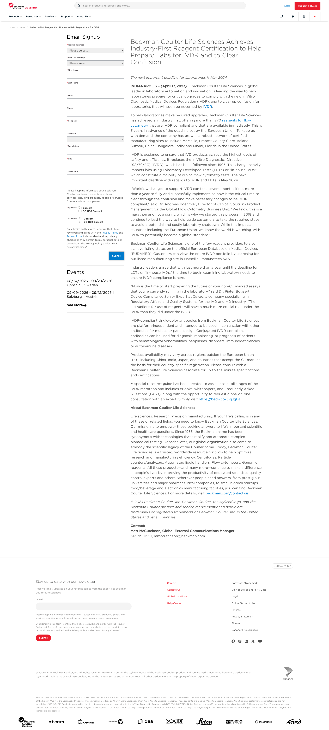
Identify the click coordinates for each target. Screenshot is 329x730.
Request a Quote (307, 6)
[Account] (304, 16)
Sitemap (236, 623)
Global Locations (177, 596)
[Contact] (281, 16)
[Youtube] (260, 642)
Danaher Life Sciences (244, 630)
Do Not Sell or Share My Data (248, 589)
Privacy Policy (109, 232)
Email (70, 95)
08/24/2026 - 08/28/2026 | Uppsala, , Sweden (90, 283)
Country (71, 133)
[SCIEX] (293, 722)
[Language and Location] (314, 16)
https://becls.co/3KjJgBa (219, 399)
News (22, 27)
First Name (72, 70)
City (69, 159)
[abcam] (56, 722)
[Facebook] (233, 642)
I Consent (86, 208)
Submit (116, 255)
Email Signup (83, 37)
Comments (72, 171)
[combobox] (160, 5)
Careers (171, 583)
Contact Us (173, 589)
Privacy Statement (242, 616)
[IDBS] (145, 722)
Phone (70, 108)
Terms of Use (74, 236)
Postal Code (73, 146)
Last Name (72, 83)
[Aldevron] (86, 722)
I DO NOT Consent (91, 211)
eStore (287, 6)
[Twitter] (253, 642)
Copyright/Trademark (244, 583)
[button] (79, 6)
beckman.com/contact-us (227, 493)
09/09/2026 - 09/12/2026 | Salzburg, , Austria (90, 294)
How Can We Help (76, 57)
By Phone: (72, 218)
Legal (234, 596)
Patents (236, 610)
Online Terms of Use (243, 603)
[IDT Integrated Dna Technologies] (175, 722)
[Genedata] (115, 722)
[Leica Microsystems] (204, 722)
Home (12, 27)
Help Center (174, 603)
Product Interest (75, 45)
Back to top (284, 566)
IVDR (207, 107)
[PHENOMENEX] (263, 722)
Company (72, 121)
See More (75, 305)
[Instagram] (239, 642)
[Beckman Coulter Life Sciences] (23, 6)
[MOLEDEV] (234, 723)
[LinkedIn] (246, 642)
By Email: (72, 207)
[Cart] (292, 16)
